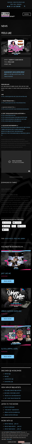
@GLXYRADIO (4, 127)
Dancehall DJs (9, 382)
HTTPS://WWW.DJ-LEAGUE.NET (8, 115)
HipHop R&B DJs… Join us (11, 424)
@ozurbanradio (19, 131)
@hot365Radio (15, 129)
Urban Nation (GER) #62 (11, 311)
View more (9, 439)
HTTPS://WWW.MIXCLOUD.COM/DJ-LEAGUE (11, 121)
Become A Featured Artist (12, 393)
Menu (27, 14)
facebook (9, 6)
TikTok (14, 6)
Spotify (17, 6)
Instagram (7, 6)
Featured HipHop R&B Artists (13, 390)
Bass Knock (9, 239)
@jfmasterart (11, 131)
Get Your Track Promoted (13, 398)
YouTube (16, 6)
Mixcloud (12, 6)
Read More (7, 281)
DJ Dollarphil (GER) (9, 349)
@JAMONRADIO (19, 127)
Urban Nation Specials (11, 415)
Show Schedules (9, 407)
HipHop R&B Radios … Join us (13, 429)
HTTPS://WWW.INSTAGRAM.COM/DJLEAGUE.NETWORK (14, 117)
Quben (23, 239)
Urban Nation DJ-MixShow (12, 412)
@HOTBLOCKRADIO (11, 127)
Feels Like (17, 239)
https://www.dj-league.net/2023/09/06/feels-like (14, 96)
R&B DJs (7, 376)
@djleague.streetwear (7, 133)
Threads (11, 6)
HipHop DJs (8, 374)
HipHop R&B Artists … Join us (13, 426)
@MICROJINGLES (17, 133)
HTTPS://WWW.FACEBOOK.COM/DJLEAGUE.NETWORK (13, 119)
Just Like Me (6, 273)
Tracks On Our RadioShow (13, 396)
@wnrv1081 (4, 131)
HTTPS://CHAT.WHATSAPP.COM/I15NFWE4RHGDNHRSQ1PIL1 (15, 109)
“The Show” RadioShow (12, 410)
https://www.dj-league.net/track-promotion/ (13, 103)
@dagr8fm (22, 129)
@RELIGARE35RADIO (6, 129)
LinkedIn (19, 6)
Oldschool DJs (9, 379)
